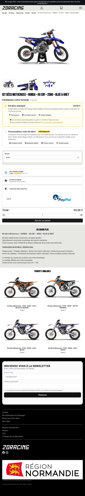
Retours (5, 430)
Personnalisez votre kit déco (52, 122)
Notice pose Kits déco (11, 418)
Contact (5, 412)
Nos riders (6, 421)
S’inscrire (42, 395)
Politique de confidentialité (12, 436)
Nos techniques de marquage (13, 415)
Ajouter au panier (42, 220)
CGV (4, 433)
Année (7, 154)
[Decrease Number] (3, 215)
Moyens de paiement (10, 427)
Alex (30, 484)
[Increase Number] (81, 215)
